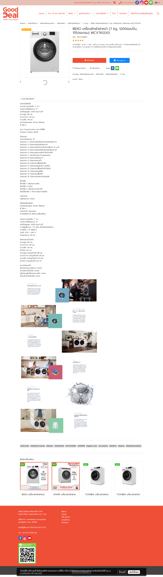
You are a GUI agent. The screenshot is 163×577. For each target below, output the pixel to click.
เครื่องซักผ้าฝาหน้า (112, 74)
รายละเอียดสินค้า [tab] (27, 98)
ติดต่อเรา (123, 13)
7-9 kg (122, 74)
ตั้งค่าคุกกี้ (122, 572)
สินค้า (71, 13)
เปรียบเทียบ (95, 68)
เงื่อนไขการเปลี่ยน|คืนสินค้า (142, 13)
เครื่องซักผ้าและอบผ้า (87, 74)
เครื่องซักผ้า (100, 74)
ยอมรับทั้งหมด (134, 572)
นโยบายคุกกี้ (38, 573)
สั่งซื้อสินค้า (90, 60)
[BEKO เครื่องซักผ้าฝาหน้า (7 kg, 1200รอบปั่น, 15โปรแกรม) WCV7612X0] (44, 52)
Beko (81, 79)
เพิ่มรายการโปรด (80, 68)
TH (158, 2)
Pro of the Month (56, 13)
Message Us (121, 60)
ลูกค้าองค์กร (85, 13)
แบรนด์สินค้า (101, 13)
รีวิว (114, 13)
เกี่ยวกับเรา (66, 517)
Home (41, 13)
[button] (158, 13)
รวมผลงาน (66, 519)
